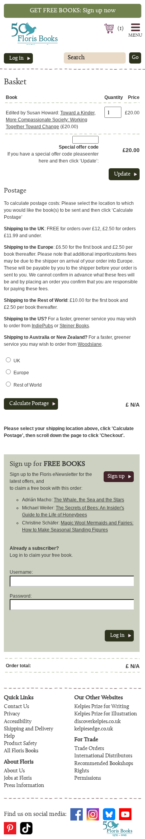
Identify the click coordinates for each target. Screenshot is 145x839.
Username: (21, 572)
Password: (21, 596)
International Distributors (103, 756)
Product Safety (20, 744)
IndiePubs (42, 325)
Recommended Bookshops (103, 764)
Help (9, 736)
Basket (110, 28)
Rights (81, 771)
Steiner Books (74, 325)
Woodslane (90, 344)
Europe (21, 372)
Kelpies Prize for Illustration (105, 714)
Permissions (87, 778)
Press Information (24, 786)
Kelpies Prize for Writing (101, 707)
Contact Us (16, 707)
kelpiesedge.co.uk (93, 729)
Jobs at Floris (18, 778)
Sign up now (73, 11)
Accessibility (17, 722)
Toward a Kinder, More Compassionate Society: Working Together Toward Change (51, 119)
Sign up (116, 476)
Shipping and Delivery (28, 729)
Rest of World (28, 385)
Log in (16, 58)
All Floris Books (21, 751)
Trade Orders (89, 749)
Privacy (12, 714)
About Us (14, 771)
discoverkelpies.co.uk (97, 722)
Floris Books (20, 25)
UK (17, 360)
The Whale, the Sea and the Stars (89, 499)
